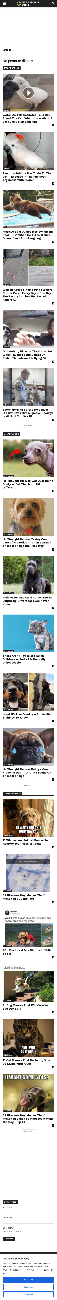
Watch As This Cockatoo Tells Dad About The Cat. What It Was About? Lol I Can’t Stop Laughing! (27, 118)
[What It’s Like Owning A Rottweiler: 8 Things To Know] (28, 692)
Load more (27, 426)
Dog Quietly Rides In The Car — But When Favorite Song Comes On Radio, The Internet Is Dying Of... (27, 355)
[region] (28, 1277)
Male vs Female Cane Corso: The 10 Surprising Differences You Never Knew (27, 601)
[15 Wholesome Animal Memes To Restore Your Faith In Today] (28, 818)
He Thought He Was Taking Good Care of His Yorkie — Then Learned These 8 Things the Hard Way (27, 542)
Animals (6, 110)
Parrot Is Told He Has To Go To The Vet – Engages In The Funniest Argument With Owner (27, 177)
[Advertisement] (28, 25)
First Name (7, 1207)
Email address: (9, 1228)
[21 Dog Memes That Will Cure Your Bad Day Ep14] (28, 983)
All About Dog (8, 476)
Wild (4, 227)
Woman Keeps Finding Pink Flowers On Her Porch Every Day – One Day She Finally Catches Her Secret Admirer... (27, 294)
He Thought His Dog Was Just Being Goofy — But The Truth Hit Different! (28, 484)
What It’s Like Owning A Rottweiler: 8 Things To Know (28, 715)
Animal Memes (8, 836)
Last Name (7, 1217)
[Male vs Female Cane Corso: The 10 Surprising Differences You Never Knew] (28, 575)
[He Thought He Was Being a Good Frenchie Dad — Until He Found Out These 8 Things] (28, 747)
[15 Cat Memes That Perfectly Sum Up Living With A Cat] (28, 1038)
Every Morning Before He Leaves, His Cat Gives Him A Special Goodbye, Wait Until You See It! (28, 413)
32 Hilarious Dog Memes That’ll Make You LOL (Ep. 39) (25, 897)
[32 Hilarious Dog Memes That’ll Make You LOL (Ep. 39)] (28, 873)
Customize (28, 1287)
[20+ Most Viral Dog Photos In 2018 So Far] (28, 928)
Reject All (29, 1294)
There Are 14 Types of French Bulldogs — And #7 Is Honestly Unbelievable (24, 659)
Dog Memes (7, 891)
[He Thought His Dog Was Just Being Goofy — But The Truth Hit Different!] (28, 458)
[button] (4, 3)
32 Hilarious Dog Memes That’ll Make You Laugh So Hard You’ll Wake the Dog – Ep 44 (28, 1119)
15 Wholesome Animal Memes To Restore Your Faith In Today (25, 842)
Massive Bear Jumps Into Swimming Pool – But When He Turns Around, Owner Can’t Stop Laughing (28, 235)
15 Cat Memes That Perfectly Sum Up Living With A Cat (26, 1062)
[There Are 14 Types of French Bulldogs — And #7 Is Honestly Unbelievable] (28, 633)
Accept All (28, 1280)
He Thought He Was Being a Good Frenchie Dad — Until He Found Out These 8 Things (27, 773)
